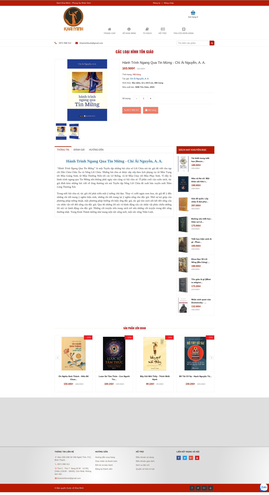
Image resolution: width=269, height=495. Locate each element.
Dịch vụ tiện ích (142, 465)
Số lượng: (126, 98)
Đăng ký (156, 3)
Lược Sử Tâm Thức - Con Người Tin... (114, 377)
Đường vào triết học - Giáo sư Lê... (201, 220)
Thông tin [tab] (63, 150)
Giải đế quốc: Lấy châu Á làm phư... (199, 200)
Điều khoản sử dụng (145, 457)
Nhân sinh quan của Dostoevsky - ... (201, 301)
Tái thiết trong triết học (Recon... (200, 159)
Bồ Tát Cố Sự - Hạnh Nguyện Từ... (195, 376)
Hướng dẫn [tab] (96, 150)
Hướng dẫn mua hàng (105, 457)
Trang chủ (109, 33)
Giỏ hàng (193, 17)
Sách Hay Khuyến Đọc (193, 150)
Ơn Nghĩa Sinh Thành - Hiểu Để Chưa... (74, 377)
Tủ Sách (147, 33)
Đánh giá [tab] (79, 150)
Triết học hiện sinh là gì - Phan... (201, 240)
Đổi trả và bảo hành (104, 465)
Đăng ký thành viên (103, 469)
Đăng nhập (169, 3)
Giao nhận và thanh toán (106, 461)
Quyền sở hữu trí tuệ (145, 469)
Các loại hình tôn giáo (134, 51)
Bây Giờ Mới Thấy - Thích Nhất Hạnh (155, 377)
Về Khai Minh (129, 33)
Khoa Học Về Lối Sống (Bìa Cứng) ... (200, 260)
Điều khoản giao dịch (145, 461)
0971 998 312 (132, 110)
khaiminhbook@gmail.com (91, 43)
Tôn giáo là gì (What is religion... (201, 281)
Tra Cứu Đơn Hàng (183, 33)
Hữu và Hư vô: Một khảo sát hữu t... (200, 180)
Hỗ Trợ (162, 33)
